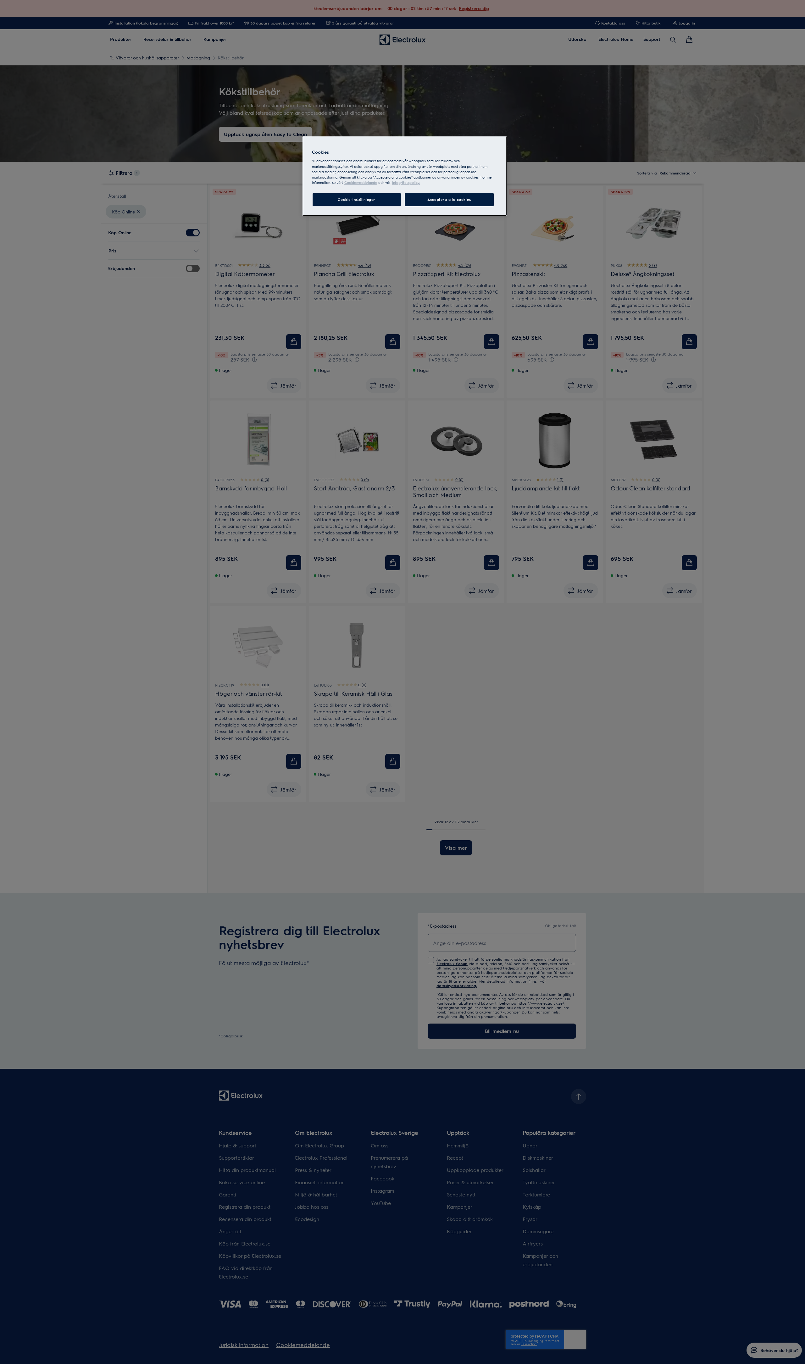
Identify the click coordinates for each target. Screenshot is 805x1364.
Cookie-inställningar (356, 199)
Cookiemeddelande (360, 182)
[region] (405, 176)
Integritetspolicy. (406, 182)
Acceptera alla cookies (449, 199)
